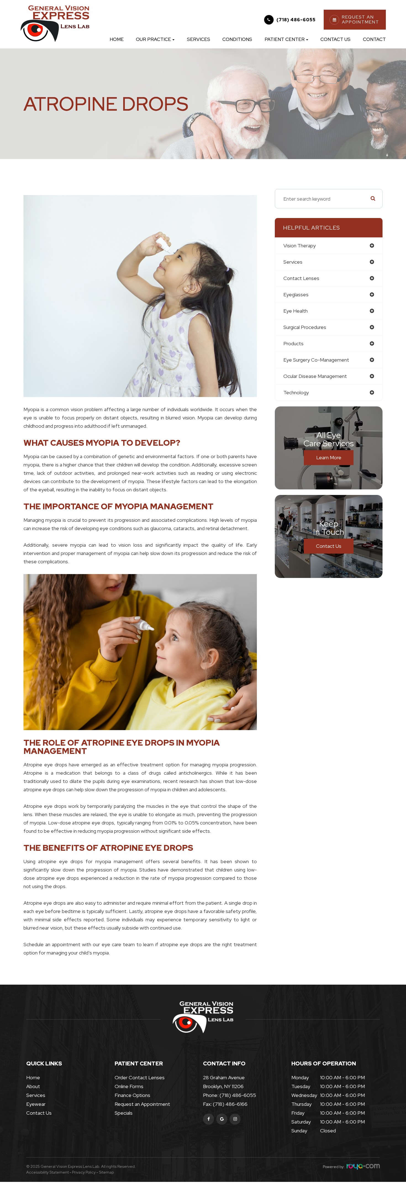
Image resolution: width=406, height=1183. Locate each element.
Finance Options (132, 1095)
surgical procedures (304, 327)
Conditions (237, 39)
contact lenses (301, 278)
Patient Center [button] (285, 39)
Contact (374, 39)
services (292, 262)
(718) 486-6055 (296, 19)
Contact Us (335, 39)
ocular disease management (315, 376)
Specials (124, 1113)
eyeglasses (296, 294)
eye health (295, 311)
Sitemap (106, 1172)
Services (198, 39)
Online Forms (129, 1086)
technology (296, 392)
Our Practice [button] (153, 39)
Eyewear (36, 1104)
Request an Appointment (142, 1104)
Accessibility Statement (47, 1172)
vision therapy (299, 245)
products (293, 343)
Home (117, 39)
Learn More (328, 457)
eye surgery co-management (316, 360)
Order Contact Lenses (140, 1077)
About (33, 1086)
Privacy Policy (84, 1172)
